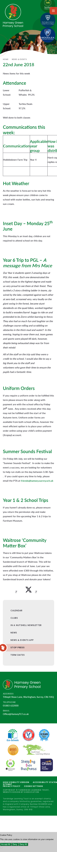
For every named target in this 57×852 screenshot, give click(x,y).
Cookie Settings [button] (33, 786)
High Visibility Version (16, 782)
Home (5, 59)
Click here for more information (13, 841)
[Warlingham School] (47, 20)
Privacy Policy (11, 786)
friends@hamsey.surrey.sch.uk (37, 480)
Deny (15, 844)
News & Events (19, 59)
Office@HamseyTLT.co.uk (16, 714)
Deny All (23, 844)
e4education (31, 792)
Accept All (5, 844)
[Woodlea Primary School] (47, 35)
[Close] (1, 847)
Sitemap (7, 784)
